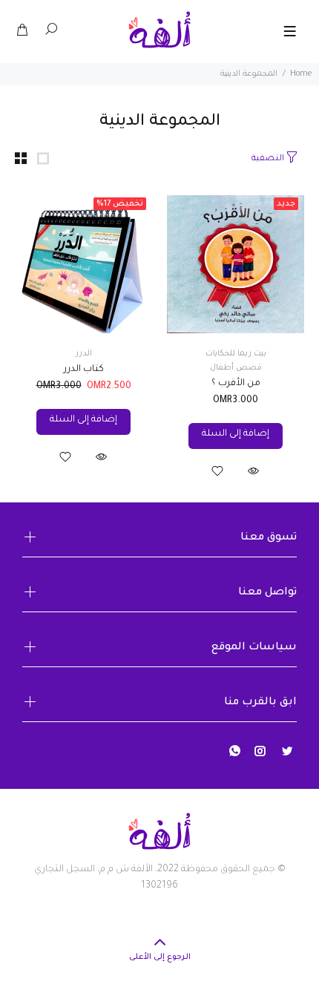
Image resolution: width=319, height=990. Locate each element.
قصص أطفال (236, 368)
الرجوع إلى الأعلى (160, 957)
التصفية (267, 159)
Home (301, 74)
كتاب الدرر (84, 369)
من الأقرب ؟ (235, 383)
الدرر (84, 354)
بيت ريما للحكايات (235, 354)
